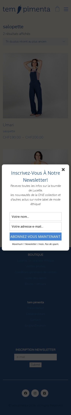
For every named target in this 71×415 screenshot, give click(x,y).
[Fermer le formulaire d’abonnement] (64, 170)
